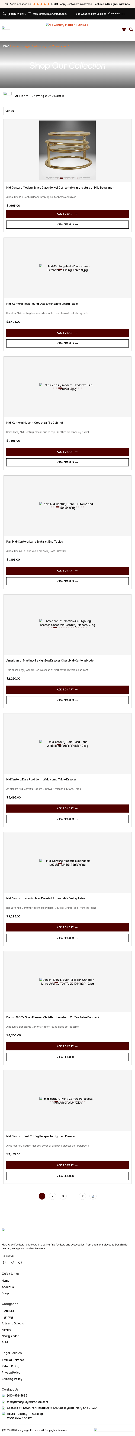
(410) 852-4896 (17, 14)
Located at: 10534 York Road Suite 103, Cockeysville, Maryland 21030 (52, 1408)
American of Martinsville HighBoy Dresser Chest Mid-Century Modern (51, 660)
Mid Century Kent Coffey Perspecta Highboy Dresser (40, 1136)
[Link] (28, 1262)
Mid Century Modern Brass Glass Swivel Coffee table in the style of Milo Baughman (60, 187)
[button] (55, 178)
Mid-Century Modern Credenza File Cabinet (34, 423)
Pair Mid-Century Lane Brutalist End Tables (34, 541)
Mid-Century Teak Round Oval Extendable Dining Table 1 (42, 304)
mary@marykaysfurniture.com (50, 13)
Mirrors (6, 1330)
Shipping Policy (12, 1379)
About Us (8, 1287)
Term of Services (13, 1360)
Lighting (7, 1317)
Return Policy (10, 1366)
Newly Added (10, 1336)
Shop (5, 1293)
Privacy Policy (11, 1372)
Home (5, 46)
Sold (5, 1342)
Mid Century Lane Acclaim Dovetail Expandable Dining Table (45, 898)
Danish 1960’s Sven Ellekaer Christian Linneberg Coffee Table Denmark (52, 1017)
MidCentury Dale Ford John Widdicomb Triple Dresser (41, 779)
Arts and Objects (13, 1323)
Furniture (8, 1311)
